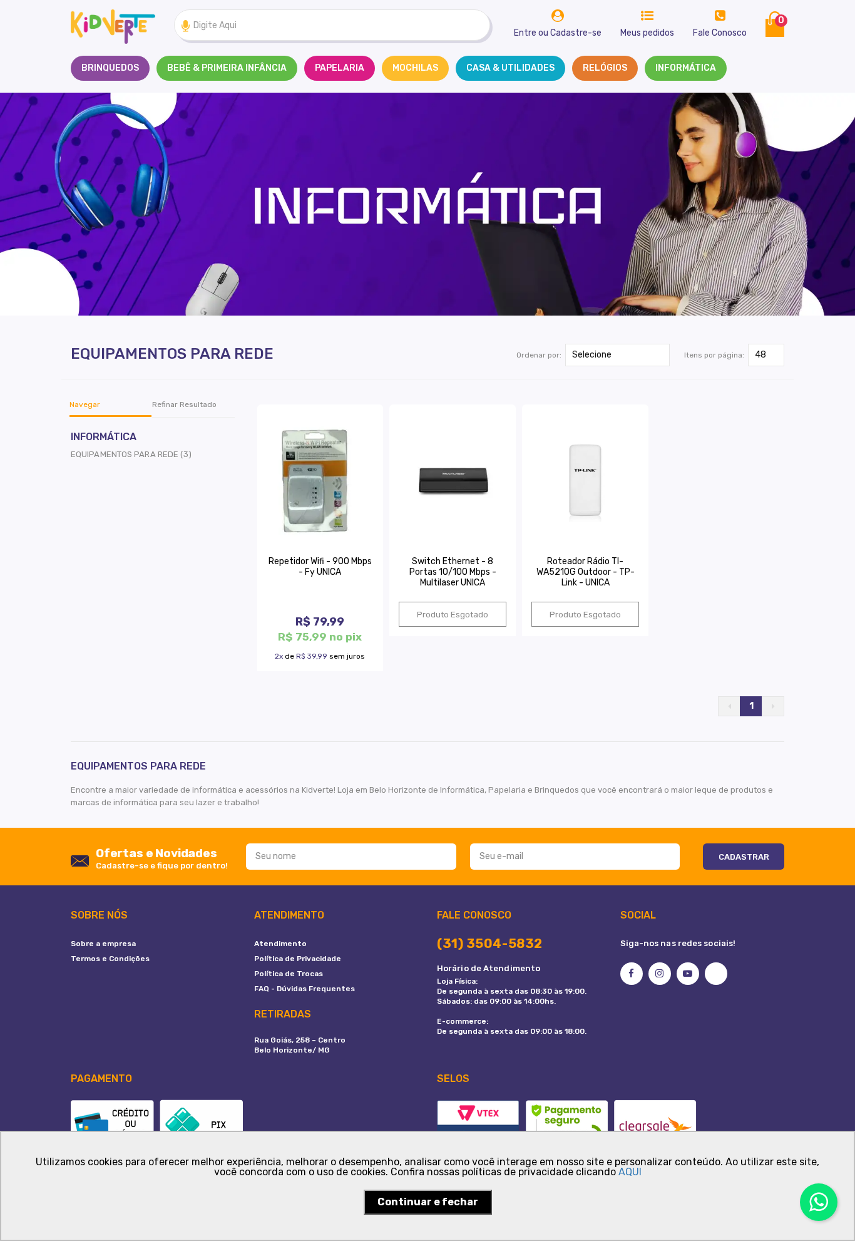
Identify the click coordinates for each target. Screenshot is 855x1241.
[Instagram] (659, 973)
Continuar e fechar (427, 1202)
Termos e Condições (110, 958)
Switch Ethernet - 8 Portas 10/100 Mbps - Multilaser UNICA (452, 572)
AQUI (630, 1172)
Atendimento (280, 943)
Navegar (84, 404)
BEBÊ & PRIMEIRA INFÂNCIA (227, 68)
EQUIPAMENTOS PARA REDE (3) (131, 454)
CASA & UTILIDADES (510, 68)
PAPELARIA (339, 68)
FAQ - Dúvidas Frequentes (304, 988)
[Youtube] (688, 973)
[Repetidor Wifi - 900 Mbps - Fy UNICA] (320, 480)
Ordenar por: (538, 355)
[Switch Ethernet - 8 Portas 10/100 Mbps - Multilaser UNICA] (452, 480)
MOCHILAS (415, 68)
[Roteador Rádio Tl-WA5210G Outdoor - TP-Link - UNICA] (585, 480)
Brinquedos (110, 68)
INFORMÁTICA (685, 68)
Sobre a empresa (103, 943)
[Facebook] (631, 973)
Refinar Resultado (184, 404)
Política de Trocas (288, 973)
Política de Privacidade (297, 958)
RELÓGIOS (605, 68)
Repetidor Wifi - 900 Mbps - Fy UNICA (320, 566)
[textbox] (332, 25)
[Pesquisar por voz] (185, 25)
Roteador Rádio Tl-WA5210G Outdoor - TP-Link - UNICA (585, 572)
